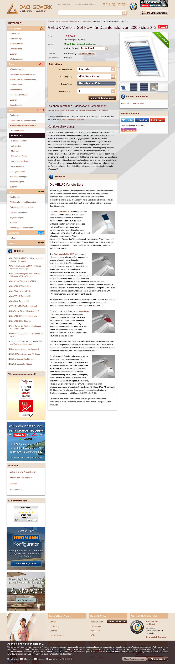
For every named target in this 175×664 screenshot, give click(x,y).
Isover (12, 242)
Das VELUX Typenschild (20, 296)
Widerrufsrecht (16, 489)
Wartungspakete (16, 59)
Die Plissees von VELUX (20, 291)
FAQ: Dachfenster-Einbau (21, 364)
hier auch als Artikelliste (74, 119)
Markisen (15, 151)
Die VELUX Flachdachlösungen (23, 316)
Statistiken (40, 659)
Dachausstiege (16, 38)
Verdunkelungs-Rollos (20, 161)
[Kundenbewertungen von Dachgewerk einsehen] (26, 521)
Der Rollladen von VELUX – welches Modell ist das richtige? (25, 267)
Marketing (53, 659)
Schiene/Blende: (65, 69)
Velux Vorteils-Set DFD (64, 211)
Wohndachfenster (17, 69)
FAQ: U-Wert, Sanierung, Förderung (25, 354)
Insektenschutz (17, 166)
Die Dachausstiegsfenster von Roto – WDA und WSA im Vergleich (26, 274)
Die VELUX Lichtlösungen (21, 321)
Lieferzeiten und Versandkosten (23, 472)
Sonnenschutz (16, 48)
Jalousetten (16, 145)
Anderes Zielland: (71, 48)
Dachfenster (15, 33)
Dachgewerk (15, 28)
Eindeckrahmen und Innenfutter (23, 79)
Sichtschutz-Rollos (19, 156)
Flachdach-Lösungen (18, 94)
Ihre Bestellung (56, 626)
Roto (11, 64)
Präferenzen (27, 659)
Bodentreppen (16, 105)
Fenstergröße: (66, 76)
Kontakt (53, 621)
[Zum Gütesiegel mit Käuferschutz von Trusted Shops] (133, 6)
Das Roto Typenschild (19, 301)
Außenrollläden (16, 84)
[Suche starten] (124, 13)
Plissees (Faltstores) (19, 140)
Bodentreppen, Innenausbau (21, 227)
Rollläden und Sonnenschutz (71, 21)
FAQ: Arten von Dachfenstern (22, 359)
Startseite (51, 21)
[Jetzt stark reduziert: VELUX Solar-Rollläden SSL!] (154, 4)
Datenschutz (96, 626)
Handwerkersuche (57, 635)
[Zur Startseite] (29, 8)
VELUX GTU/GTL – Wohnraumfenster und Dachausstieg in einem (26, 342)
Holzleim (13, 237)
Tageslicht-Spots (17, 181)
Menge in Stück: (65, 91)
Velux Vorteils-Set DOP (64, 254)
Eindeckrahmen (16, 43)
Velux (58, 21)
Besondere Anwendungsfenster (23, 74)
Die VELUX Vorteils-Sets (133, 103)
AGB (93, 635)
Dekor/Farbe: (66, 84)
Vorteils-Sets (87, 21)
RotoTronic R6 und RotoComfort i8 (24, 311)
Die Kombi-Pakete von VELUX (23, 281)
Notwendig (14, 659)
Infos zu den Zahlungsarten (21, 478)
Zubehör (13, 53)
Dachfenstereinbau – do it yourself (24, 349)
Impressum (95, 630)
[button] (127, 120)
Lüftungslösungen (17, 171)
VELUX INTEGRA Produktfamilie (24, 306)
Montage (13, 483)
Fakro (12, 191)
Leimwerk (14, 232)
